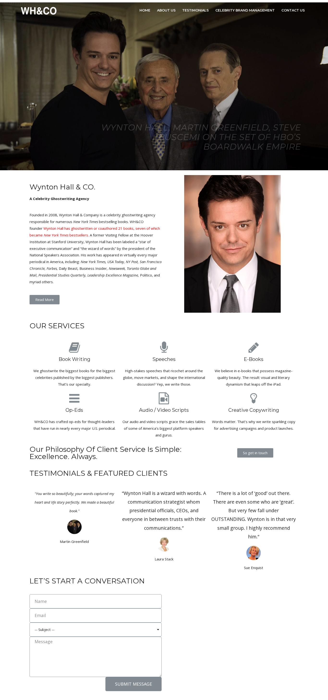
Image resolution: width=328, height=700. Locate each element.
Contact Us (293, 10)
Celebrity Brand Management (245, 10)
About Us (166, 10)
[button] (45, 299)
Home (145, 10)
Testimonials (195, 10)
